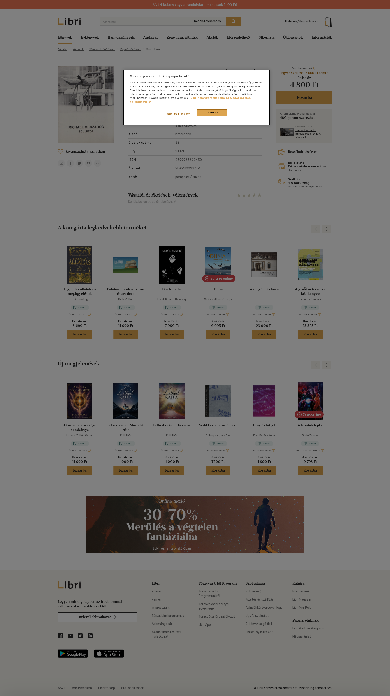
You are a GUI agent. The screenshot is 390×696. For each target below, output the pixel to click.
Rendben (212, 112)
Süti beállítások (178, 113)
